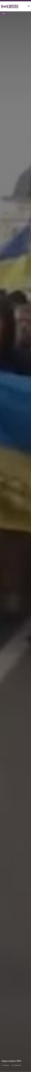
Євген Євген (6, 1065)
